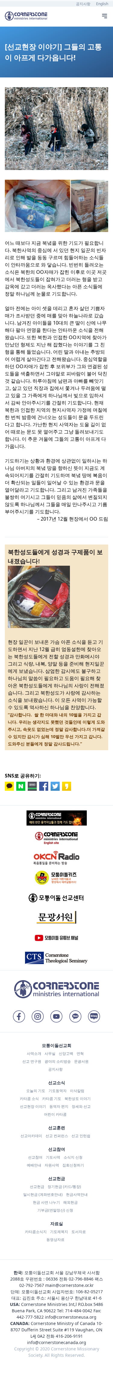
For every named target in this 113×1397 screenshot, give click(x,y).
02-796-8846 (81, 1279)
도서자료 (78, 1231)
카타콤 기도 (51, 1098)
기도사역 (53, 1157)
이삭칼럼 (77, 1090)
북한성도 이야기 (77, 1098)
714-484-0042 (78, 1311)
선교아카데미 (31, 1135)
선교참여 (35, 1157)
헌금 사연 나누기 (46, 1202)
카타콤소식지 (36, 1231)
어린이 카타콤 (55, 1114)
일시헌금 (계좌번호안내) (43, 1194)
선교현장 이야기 (33, 1106)
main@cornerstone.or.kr (69, 1285)
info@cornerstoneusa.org (70, 1317)
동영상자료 (55, 1239)
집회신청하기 (73, 1165)
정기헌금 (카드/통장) (64, 1186)
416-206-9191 (69, 1336)
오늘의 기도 (35, 1090)
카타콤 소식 (29, 1098)
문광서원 (81, 1061)
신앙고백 (66, 1053)
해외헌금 (70, 1202)
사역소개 (34, 1053)
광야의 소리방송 (58, 1061)
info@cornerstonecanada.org (56, 1342)
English (102, 3)
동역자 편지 (58, 1106)
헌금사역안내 (77, 1194)
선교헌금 (37, 1186)
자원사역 (52, 1165)
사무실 (50, 1053)
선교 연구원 (31, 1061)
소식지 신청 (73, 1157)
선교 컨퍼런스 (57, 1135)
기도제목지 (59, 1231)
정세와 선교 (81, 1106)
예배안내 (34, 1165)
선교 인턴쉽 (80, 1135)
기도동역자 (58, 1090)
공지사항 (83, 3)
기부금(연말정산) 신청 (55, 1210)
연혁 (80, 1053)
